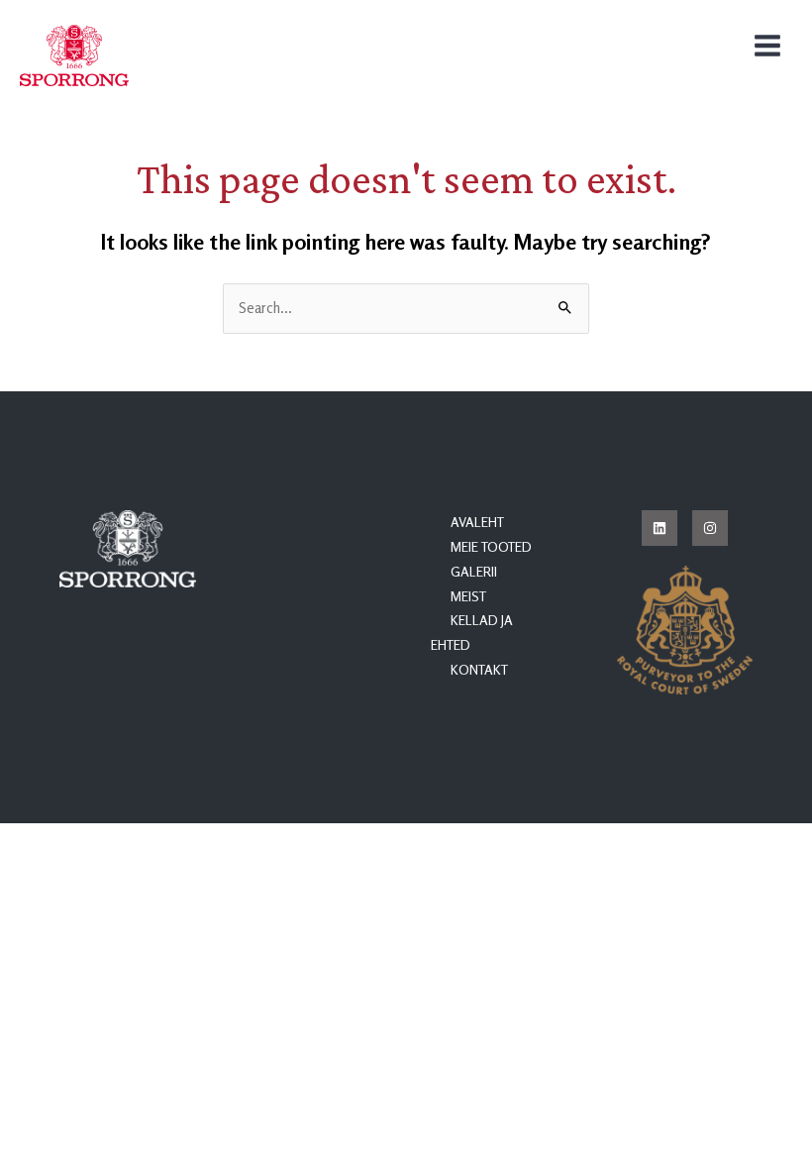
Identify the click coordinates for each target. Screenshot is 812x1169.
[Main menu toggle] (767, 45)
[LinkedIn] (659, 528)
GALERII (474, 572)
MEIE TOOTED (491, 547)
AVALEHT (477, 522)
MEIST (468, 596)
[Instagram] (710, 528)
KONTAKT (479, 670)
